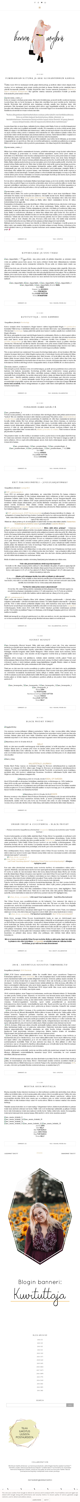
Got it (46, 1500)
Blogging (55, 393)
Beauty (55, 951)
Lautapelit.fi (25, 488)
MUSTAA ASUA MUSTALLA (40, 1086)
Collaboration (63, 393)
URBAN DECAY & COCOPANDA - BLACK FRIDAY (40, 824)
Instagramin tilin (15, 379)
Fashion (55, 303)
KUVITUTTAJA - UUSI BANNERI (40, 317)
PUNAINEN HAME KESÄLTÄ (40, 407)
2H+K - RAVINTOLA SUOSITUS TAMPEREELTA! (40, 965)
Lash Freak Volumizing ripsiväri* (18, 861)
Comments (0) (22, 239)
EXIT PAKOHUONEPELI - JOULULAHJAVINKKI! (40, 482)
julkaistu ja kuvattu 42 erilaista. (47, 429)
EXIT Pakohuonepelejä (33, 513)
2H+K (73, 1063)
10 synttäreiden (70, 327)
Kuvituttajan (18, 331)
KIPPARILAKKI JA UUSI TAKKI (40, 253)
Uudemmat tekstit (11, 1153)
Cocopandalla (38, 941)
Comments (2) (22, 707)
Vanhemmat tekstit (68, 1153)
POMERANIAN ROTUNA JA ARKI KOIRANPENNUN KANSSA (40, 78)
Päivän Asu (62, 303)
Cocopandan (43, 830)
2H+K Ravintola (26, 970)
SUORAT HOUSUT (40, 639)
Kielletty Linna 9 (33, 524)
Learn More (36, 1500)
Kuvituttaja (25, 322)
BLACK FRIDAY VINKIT (40, 721)
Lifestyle (60, 239)
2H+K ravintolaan (28, 977)
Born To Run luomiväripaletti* (63, 914)
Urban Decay (49, 840)
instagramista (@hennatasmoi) (35, 198)
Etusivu (39, 1153)
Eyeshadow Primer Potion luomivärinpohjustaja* (47, 861)
